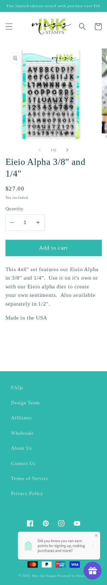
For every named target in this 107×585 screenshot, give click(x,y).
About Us (21, 448)
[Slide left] (39, 150)
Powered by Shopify (73, 575)
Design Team (25, 402)
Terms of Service (29, 478)
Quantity (14, 208)
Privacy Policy (27, 493)
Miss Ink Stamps (44, 575)
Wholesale (22, 433)
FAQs (17, 387)
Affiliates (21, 417)
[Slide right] (67, 150)
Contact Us (23, 463)
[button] (9, 26)
